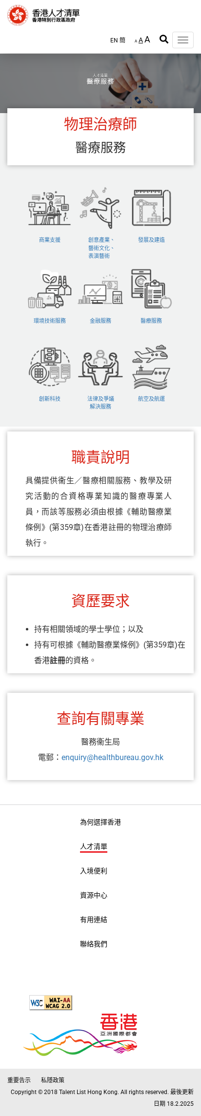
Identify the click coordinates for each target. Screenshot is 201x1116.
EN (114, 40)
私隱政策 (52, 1080)
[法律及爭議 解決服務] (101, 351)
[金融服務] (101, 273)
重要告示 (19, 1080)
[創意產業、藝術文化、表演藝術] (101, 192)
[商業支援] (50, 192)
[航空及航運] (151, 351)
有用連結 (93, 919)
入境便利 (93, 871)
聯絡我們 (93, 944)
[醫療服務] (151, 273)
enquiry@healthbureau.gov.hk (112, 757)
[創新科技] (50, 351)
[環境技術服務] (50, 273)
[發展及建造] (151, 192)
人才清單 (93, 846)
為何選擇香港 (100, 822)
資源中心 (93, 895)
